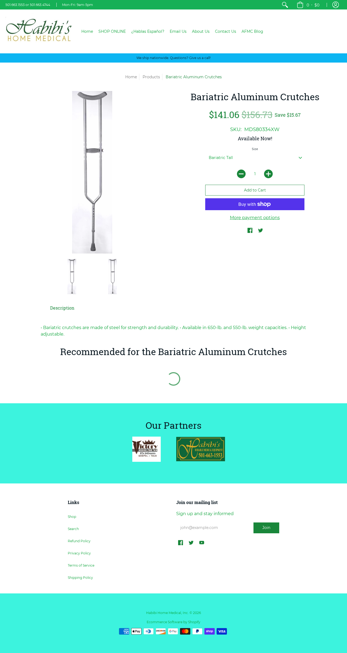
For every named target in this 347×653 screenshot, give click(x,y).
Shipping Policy (80, 578)
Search (73, 529)
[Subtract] (241, 174)
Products (151, 76)
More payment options (255, 217)
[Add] (268, 174)
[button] (308, 4)
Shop (72, 517)
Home (131, 76)
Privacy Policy (79, 553)
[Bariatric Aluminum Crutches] (71, 276)
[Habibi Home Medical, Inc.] (39, 31)
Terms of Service (81, 565)
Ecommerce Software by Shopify (173, 622)
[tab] (62, 308)
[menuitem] (284, 4)
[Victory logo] (146, 449)
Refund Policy (79, 541)
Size (255, 149)
